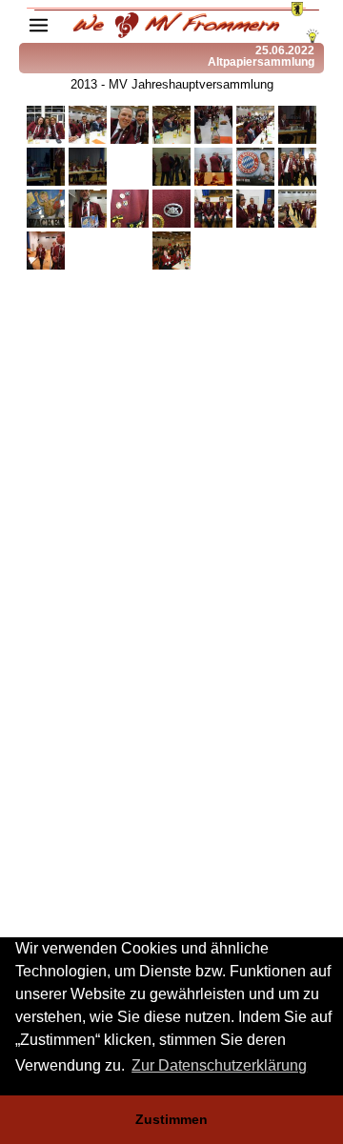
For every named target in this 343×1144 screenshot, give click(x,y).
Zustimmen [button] (171, 1119)
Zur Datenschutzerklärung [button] (219, 1065)
